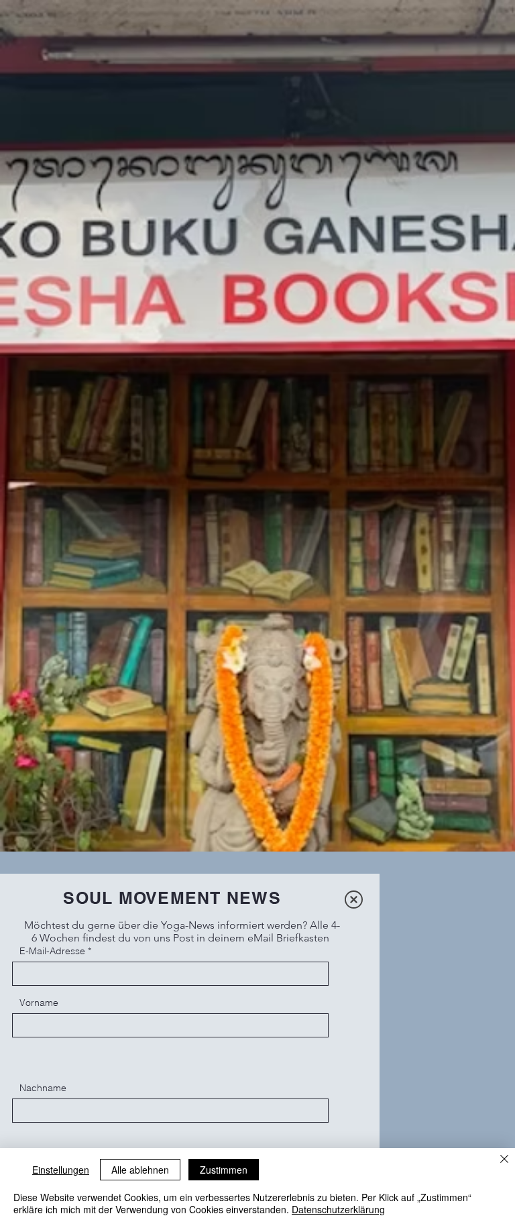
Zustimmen (223, 1169)
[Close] (504, 1160)
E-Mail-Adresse (52, 951)
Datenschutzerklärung (338, 1209)
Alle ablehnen (140, 1169)
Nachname (42, 1087)
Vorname (38, 1002)
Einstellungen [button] (60, 1169)
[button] (354, 899)
